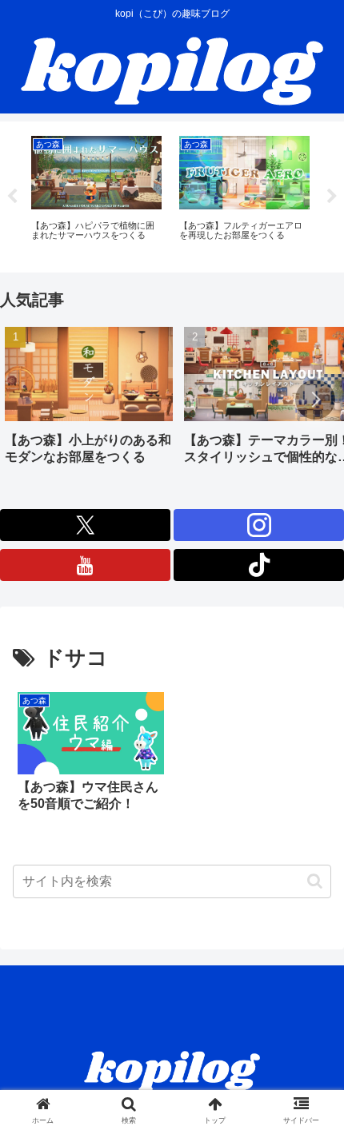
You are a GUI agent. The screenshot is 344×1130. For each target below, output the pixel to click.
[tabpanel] (96, 194)
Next (332, 197)
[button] (315, 400)
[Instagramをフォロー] (259, 525)
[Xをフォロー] (85, 525)
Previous (12, 197)
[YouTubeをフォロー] (85, 565)
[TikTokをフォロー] (259, 565)
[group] (89, 401)
